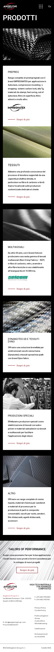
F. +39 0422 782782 (42, 599)
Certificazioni (40, 628)
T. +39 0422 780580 (42, 597)
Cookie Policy (40, 610)
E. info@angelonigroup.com (14, 622)
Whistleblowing (41, 623)
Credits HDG (46, 648)
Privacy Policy (40, 608)
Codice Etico (40, 621)
